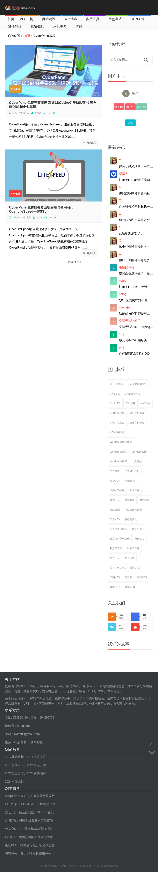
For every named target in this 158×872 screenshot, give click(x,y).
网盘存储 (115, 18)
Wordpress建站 (118, 451)
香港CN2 (115, 586)
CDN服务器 (116, 384)
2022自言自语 (14, 773)
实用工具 (92, 18)
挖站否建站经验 (133, 509)
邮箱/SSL (37, 26)
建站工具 (115, 499)
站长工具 (115, 557)
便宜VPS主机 (132, 470)
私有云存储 (133, 548)
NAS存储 (146, 403)
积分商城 (141, 107)
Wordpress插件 (140, 451)
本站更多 (59, 26)
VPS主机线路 (117, 422)
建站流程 (144, 499)
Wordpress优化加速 (121, 442)
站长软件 (130, 557)
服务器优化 (131, 519)
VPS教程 (15, 193)
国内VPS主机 (117, 490)
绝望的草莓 (126, 267)
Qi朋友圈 (20, 742)
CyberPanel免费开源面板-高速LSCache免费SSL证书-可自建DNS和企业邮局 (52, 105)
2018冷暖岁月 (36, 756)
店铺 (79, 26)
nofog (122, 280)
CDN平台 (11, 804)
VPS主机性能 (117, 413)
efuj (121, 334)
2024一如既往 (14, 781)
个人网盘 (115, 470)
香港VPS (130, 586)
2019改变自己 (14, 765)
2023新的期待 (36, 773)
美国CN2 (135, 567)
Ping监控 (11, 795)
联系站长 (36, 742)
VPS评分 (11, 853)
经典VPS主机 (117, 567)
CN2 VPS (115, 403)
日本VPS (115, 519)
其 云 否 (10, 812)
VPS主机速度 (137, 422)
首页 (11, 18)
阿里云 (128, 577)
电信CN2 (140, 538)
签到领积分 (119, 107)
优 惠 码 (10, 820)
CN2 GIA (115, 393)
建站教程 (130, 499)
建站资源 (115, 509)
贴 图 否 (10, 837)
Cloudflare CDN (137, 384)
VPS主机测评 (137, 413)
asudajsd (125, 307)
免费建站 (130, 480)
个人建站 (137, 461)
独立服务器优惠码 (120, 538)
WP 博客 (70, 18)
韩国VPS (142, 577)
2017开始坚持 (14, 756)
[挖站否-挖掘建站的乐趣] (28, 7)
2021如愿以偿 (36, 765)
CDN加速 (138, 18)
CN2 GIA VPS (132, 393)
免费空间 (11, 828)
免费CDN (115, 480)
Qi (39, 112)
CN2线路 (130, 403)
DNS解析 (14, 26)
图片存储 (134, 490)
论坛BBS (130, 123)
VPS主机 (26, 18)
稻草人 (123, 173)
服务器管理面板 (118, 528)
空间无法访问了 (130, 320)
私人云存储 (116, 548)
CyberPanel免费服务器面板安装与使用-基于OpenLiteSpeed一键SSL (41, 209)
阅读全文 (91, 142)
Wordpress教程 (118, 461)
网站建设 (48, 18)
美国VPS (115, 577)
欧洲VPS (137, 528)
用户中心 (130, 107)
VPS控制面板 (117, 432)
